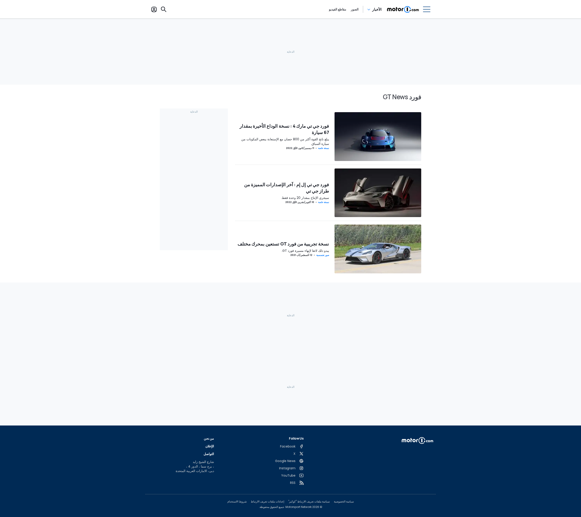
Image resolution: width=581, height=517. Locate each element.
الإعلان (209, 446)
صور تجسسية (322, 255)
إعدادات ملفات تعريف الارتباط (267, 501)
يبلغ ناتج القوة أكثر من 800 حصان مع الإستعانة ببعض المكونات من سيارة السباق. (285, 141)
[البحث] (163, 9)
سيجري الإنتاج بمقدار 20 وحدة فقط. (305, 197)
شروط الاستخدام (237, 501)
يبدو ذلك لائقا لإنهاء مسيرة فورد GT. (305, 250)
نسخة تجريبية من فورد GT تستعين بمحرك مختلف (283, 244)
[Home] (403, 9)
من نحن (209, 438)
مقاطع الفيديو (337, 9)
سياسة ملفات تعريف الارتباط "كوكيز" (309, 501)
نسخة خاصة (323, 148)
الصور (355, 9)
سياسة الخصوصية (344, 501)
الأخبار (377, 9)
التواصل (209, 454)
